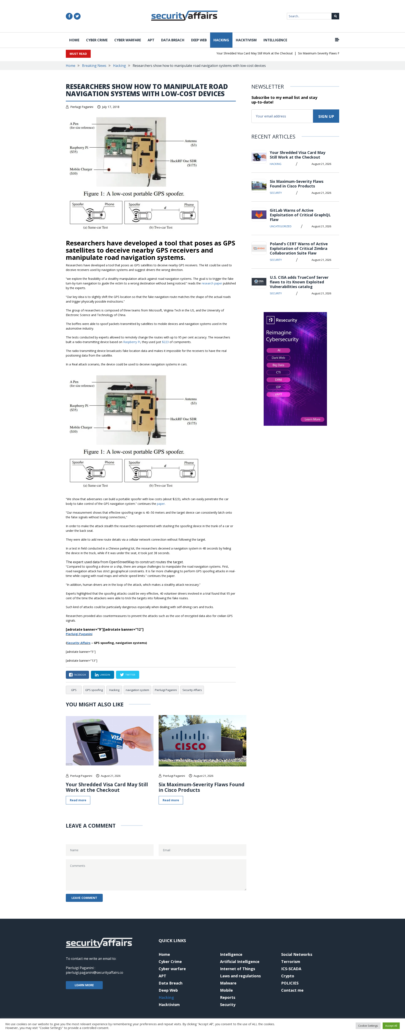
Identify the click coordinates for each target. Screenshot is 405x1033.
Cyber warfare (127, 40)
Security (276, 193)
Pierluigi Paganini (81, 107)
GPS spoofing (94, 690)
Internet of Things (237, 968)
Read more (78, 800)
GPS (74, 690)
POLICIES (289, 983)
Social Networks (296, 954)
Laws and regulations (240, 975)
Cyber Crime (97, 40)
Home (74, 40)
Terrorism (290, 961)
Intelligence (275, 40)
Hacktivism (246, 40)
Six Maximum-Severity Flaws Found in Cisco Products (321, 53)
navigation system (137, 690)
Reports (227, 997)
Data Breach (172, 40)
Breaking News (94, 65)
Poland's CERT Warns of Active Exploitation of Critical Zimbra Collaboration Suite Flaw (299, 248)
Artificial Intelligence (239, 961)
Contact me (292, 990)
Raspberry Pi (131, 342)
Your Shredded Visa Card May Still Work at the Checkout (241, 53)
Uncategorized (281, 226)
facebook (80, 674)
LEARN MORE (84, 985)
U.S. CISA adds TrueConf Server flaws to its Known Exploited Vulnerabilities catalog (299, 282)
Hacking (221, 40)
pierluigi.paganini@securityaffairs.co (94, 972)
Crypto (287, 975)
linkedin (105, 674)
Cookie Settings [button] (368, 1026)
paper (161, 504)
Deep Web (199, 40)
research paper (212, 283)
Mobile (226, 990)
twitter (130, 674)
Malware (228, 983)
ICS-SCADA (291, 968)
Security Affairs (78, 643)
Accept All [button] (391, 1026)
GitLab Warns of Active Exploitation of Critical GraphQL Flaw (300, 215)
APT (151, 40)
